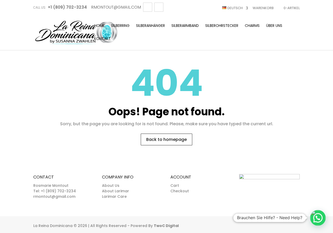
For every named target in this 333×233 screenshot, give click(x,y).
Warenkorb (263, 7)
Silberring (120, 26)
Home (99, 26)
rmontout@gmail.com (54, 196)
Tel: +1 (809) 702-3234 (54, 191)
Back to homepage (166, 139)
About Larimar (115, 191)
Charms (252, 26)
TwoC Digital (166, 225)
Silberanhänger (150, 26)
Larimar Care (114, 196)
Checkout (179, 191)
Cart (174, 185)
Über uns (274, 26)
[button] (318, 218)
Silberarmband (185, 26)
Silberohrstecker (221, 26)
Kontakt (102, 39)
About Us (110, 185)
